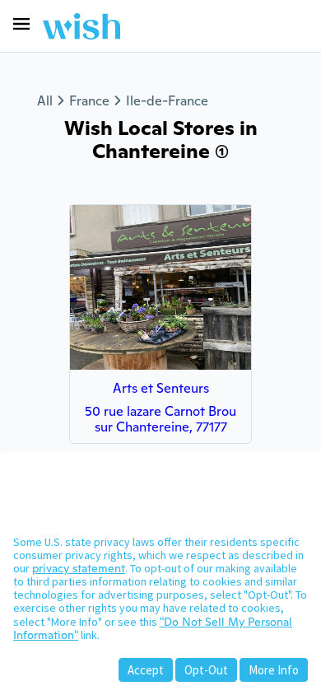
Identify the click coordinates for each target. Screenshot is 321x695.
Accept (146, 670)
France (89, 101)
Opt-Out (206, 670)
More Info (274, 670)
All (45, 101)
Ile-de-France (167, 101)
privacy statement (78, 568)
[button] (21, 24)
